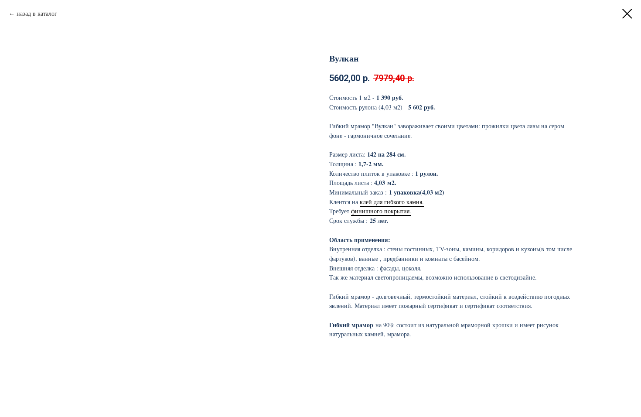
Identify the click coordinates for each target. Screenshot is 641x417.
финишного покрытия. (381, 211)
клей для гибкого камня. (392, 202)
